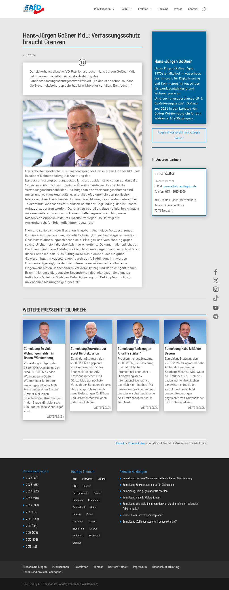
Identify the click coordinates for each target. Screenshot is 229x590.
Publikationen (102, 9)
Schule (91, 521)
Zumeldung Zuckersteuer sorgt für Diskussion (148, 484)
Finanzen (78, 499)
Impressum (140, 567)
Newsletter (81, 567)
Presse (178, 9)
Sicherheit (78, 528)
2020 (29, 519)
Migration (78, 521)
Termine (163, 9)
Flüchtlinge (94, 499)
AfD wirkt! (87, 478)
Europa (97, 492)
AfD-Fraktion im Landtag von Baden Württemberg (68, 584)
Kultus (89, 514)
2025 (29, 484)
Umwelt (93, 528)
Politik (124, 9)
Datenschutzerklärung (165, 567)
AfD (75, 478)
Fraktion (143, 9)
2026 (29, 478)
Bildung (102, 478)
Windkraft (78, 535)
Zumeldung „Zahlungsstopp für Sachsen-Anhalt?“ (150, 521)
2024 (29, 491)
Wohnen (77, 542)
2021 (29, 512)
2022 (29, 505)
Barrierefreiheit (117, 567)
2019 (28, 525)
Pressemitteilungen (35, 567)
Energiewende (80, 492)
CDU (75, 485)
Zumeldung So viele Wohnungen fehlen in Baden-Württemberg (39, 353)
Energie (87, 485)
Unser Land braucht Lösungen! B (43, 572)
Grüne (93, 507)
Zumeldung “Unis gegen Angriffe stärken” (145, 491)
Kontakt (192, 9)
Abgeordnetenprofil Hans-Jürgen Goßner (179, 135)
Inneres (77, 514)
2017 (28, 539)
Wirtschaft (94, 535)
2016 (28, 546)
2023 (29, 498)
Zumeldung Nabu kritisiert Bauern (141, 497)
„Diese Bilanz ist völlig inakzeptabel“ (143, 515)
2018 (29, 532)
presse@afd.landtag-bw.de (179, 186)
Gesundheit (79, 507)
